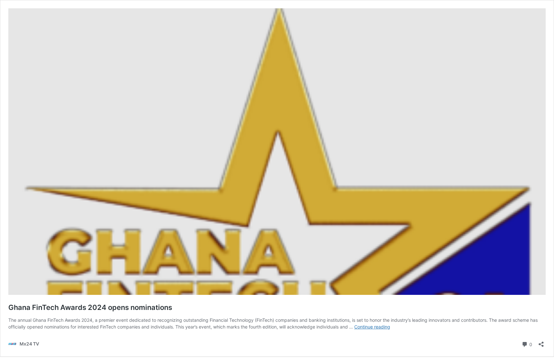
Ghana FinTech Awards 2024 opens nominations (90, 307)
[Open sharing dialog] (541, 342)
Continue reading (372, 326)
